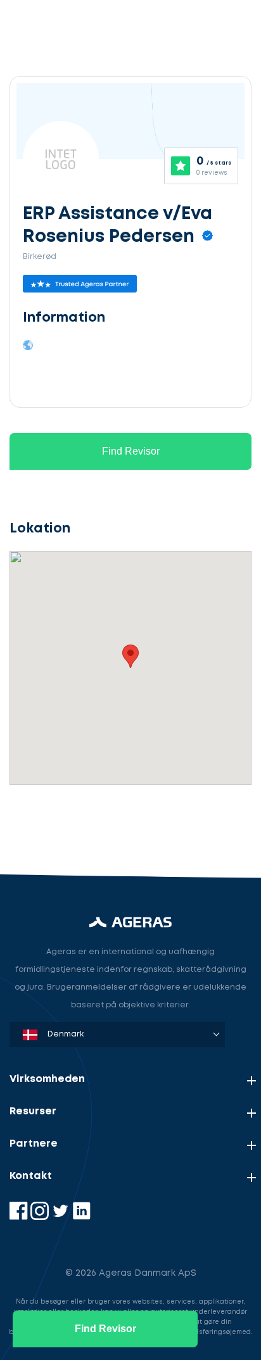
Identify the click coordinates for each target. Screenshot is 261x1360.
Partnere (34, 1144)
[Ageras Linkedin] (81, 1217)
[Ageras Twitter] (61, 1217)
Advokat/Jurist (57, 822)
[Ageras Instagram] (40, 1217)
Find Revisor (131, 451)
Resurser (33, 1111)
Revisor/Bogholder (66, 763)
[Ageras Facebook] (20, 1217)
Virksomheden (47, 1079)
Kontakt (31, 1176)
